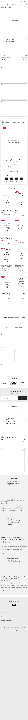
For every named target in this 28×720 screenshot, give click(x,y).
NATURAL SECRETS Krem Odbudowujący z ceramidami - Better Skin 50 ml (21, 209)
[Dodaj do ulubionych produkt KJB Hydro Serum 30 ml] (25, 221)
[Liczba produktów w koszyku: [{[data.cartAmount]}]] (25, 4)
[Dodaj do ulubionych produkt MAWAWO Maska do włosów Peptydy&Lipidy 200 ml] (11, 192)
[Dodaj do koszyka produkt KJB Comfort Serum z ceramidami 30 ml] (25, 261)
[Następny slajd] (26, 20)
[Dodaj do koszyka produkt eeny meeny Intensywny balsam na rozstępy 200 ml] (24, 156)
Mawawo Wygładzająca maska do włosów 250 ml (6, 238)
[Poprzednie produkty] (4, 40)
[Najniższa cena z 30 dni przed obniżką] (19, 167)
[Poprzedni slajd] (1, 20)
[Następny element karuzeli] (26, 383)
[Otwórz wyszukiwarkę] (19, 4)
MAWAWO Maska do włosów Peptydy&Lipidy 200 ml (6, 209)
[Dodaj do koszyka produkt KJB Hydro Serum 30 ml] (25, 233)
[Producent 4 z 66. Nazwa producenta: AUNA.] (4, 383)
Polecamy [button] (14, 406)
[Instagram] (15, 605)
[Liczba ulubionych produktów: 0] (22, 4)
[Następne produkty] (24, 40)
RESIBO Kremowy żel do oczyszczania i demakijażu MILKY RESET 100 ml (6, 266)
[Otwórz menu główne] (2, 4)
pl (1, 1)
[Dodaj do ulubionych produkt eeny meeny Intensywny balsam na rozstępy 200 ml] (24, 128)
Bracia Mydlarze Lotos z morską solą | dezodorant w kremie (9, 56)
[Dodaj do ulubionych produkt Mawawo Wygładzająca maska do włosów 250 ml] (11, 221)
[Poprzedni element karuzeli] (1, 383)
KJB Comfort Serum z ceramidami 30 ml (19, 266)
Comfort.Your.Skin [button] (6, 620)
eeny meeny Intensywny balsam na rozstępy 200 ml (13, 160)
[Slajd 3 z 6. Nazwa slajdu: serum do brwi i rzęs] (14, 13)
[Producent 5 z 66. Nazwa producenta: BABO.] (13, 383)
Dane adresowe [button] (5, 613)
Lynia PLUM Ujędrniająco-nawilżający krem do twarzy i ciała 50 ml (21, 294)
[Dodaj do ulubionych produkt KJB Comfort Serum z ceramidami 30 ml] (25, 249)
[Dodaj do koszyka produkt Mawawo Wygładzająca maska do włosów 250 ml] (11, 233)
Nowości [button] (14, 26)
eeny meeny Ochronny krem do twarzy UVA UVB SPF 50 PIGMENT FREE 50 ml (10, 437)
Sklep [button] (2, 616)
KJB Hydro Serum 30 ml (20, 237)
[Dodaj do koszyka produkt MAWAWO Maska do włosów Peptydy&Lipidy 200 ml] (11, 205)
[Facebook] (13, 605)
